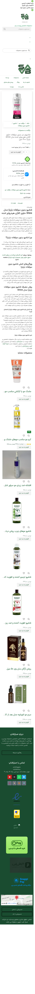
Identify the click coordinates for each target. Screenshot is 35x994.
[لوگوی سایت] (25, 18)
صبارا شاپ (19, 342)
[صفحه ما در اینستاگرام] (14, 777)
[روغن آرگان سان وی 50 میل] (16, 648)
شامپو (15, 123)
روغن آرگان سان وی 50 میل (19, 669)
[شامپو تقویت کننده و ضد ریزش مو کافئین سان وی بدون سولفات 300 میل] (16, 602)
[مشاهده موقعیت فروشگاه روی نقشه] (17, 900)
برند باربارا (22, 193)
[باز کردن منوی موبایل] (30, 46)
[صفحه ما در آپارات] (9, 783)
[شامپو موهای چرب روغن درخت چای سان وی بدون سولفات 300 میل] (16, 510)
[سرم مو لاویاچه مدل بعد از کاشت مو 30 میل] (16, 694)
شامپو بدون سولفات (23, 126)
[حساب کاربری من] (30, 33)
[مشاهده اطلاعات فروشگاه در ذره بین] (17, 828)
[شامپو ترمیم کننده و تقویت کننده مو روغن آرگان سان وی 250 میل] (16, 556)
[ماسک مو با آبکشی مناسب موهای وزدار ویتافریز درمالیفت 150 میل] (16, 371)
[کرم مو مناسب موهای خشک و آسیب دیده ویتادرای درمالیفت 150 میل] (16, 416)
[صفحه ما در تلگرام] (24, 777)
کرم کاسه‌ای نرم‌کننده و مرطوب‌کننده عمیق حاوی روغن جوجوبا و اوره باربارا (16, 256)
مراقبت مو (22, 123)
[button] (24, 399)
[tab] (20, 203)
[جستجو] (4, 29)
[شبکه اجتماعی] (19, 777)
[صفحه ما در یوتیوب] (9, 777)
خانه (28, 123)
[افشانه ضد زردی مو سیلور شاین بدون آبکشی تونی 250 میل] (16, 465)
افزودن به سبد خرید (16, 152)
